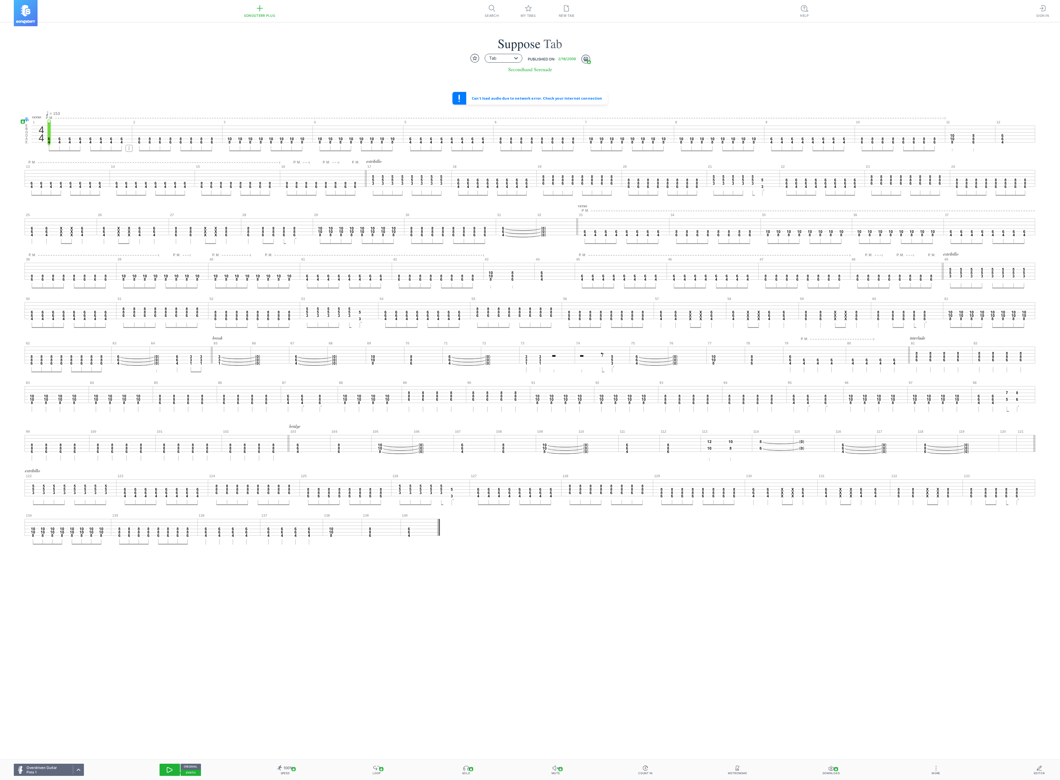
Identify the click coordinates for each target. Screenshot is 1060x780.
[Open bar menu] (129, 148)
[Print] (585, 59)
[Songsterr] (26, 13)
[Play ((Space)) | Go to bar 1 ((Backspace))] (170, 770)
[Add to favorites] (474, 58)
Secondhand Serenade (530, 69)
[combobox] (503, 58)
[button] (25, 120)
